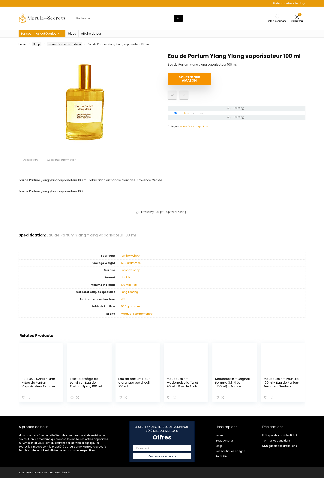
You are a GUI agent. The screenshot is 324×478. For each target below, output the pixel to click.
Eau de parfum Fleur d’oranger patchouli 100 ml (134, 382)
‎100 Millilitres (129, 285)
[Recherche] (178, 18)
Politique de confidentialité (279, 435)
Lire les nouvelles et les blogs (289, 3)
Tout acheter (224, 440)
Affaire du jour (91, 33)
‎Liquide (125, 277)
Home (22, 44)
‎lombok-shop (130, 256)
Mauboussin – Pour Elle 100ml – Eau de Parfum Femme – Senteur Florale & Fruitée (281, 384)
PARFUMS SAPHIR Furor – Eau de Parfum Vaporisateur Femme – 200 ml (38, 384)
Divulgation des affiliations (279, 446)
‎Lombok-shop (130, 270)
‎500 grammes (130, 306)
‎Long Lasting (129, 292)
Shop (36, 44)
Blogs (219, 446)
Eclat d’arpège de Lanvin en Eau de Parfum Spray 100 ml (86, 382)
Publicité (221, 456)
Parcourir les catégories (38, 33)
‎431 (123, 299)
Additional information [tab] (61, 160)
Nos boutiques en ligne (230, 451)
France (188, 113)
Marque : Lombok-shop (137, 314)
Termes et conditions (276, 440)
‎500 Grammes (131, 263)
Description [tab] (30, 160)
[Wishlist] (277, 17)
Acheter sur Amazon (189, 79)
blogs (72, 33)
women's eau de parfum (64, 44)
